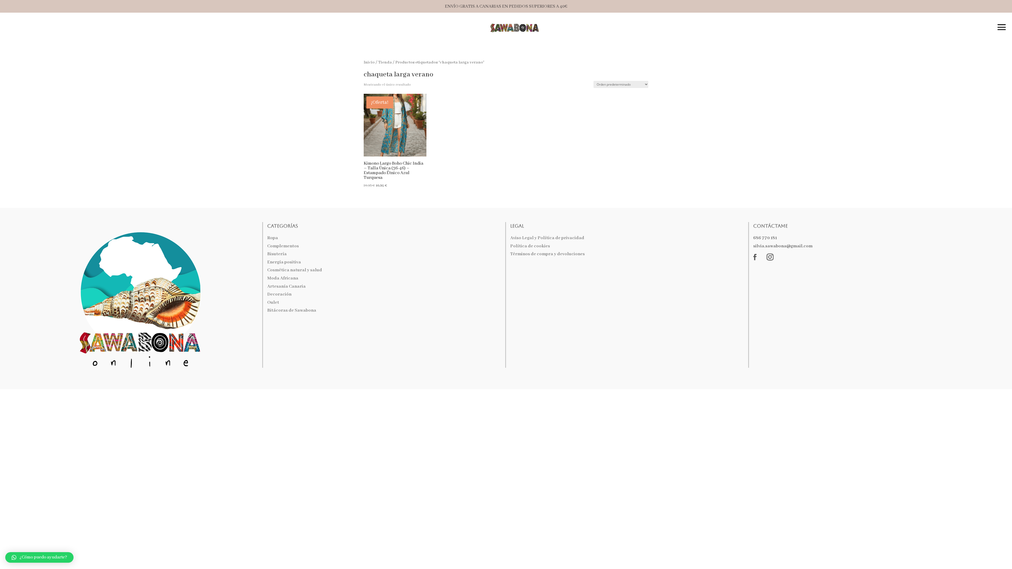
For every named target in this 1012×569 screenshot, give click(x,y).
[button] (39, 557)
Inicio (369, 62)
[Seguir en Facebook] (755, 257)
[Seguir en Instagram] (770, 257)
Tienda (385, 62)
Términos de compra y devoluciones (547, 254)
